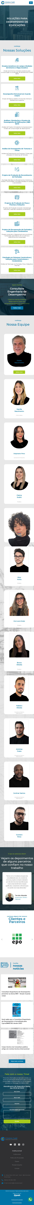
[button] (2, 939)
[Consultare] (8, 2)
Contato (17, 1168)
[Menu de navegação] (31, 2)
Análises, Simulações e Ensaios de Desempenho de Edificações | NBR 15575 (17, 122)
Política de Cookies (17, 1202)
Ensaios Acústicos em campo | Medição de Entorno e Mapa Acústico (17, 67)
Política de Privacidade (17, 1158)
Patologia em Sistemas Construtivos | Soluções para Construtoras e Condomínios (17, 259)
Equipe (17, 1161)
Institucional (17, 1154)
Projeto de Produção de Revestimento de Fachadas (17, 176)
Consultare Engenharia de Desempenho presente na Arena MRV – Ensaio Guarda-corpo (16, 994)
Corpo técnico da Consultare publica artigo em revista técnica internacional (15, 1048)
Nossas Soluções (17, 1165)
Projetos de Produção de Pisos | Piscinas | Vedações (17, 204)
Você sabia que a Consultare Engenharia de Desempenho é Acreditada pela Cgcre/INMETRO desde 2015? (16, 1021)
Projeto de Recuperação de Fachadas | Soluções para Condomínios (17, 230)
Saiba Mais (17, 78)
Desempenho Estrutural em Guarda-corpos (17, 95)
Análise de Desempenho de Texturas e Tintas (17, 149)
